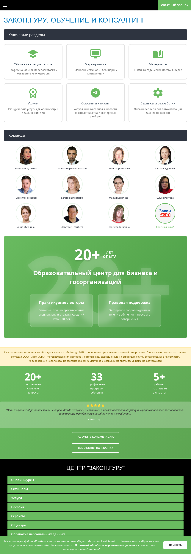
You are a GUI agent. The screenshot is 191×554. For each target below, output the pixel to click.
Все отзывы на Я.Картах (95, 448)
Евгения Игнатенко (72, 197)
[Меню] (5, 5)
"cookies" (93, 548)
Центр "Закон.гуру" (95, 468)
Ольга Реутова (165, 197)
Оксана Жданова (165, 168)
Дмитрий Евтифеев (72, 227)
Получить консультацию (95, 436)
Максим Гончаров (26, 197)
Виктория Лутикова (26, 168)
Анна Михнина (26, 227)
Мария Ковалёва (118, 197)
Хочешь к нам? (165, 227)
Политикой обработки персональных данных (105, 545)
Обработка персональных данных (38, 534)
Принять (175, 545)
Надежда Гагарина (119, 227)
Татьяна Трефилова (118, 168)
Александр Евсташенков (72, 168)
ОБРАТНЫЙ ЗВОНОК (174, 5)
